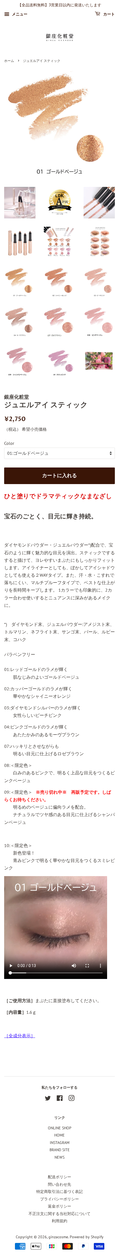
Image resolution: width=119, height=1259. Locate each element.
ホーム (9, 61)
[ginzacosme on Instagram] (71, 1099)
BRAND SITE (60, 1149)
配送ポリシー (59, 1176)
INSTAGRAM (59, 1142)
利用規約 (59, 1220)
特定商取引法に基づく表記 (59, 1191)
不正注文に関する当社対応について (59, 1213)
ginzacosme (58, 1236)
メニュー (19, 14)
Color (9, 443)
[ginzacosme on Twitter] (48, 1099)
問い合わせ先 (59, 1184)
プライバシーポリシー (59, 1199)
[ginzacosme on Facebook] (59, 1099)
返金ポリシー (59, 1206)
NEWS (59, 1157)
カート (108, 14)
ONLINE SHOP (59, 1127)
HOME (59, 1135)
